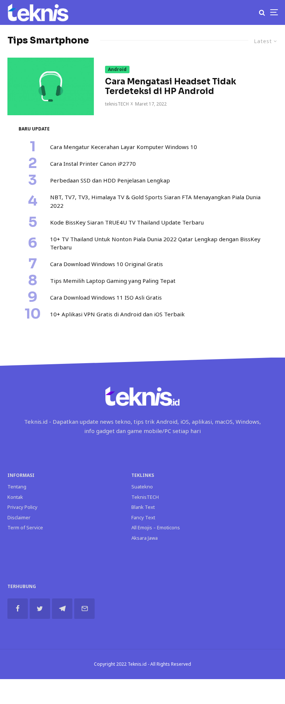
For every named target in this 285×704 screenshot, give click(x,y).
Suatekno (142, 486)
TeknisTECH (145, 497)
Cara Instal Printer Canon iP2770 (93, 163)
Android (117, 69)
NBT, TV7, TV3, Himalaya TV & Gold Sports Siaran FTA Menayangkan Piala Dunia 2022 (155, 201)
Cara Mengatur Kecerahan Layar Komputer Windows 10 (123, 147)
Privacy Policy (22, 507)
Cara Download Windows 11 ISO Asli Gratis (106, 297)
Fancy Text (143, 517)
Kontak (15, 497)
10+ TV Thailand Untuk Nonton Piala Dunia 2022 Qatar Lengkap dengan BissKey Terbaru (155, 243)
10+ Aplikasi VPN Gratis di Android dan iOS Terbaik (117, 314)
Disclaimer (18, 517)
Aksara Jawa (144, 538)
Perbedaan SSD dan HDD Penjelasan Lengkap (110, 180)
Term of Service (25, 527)
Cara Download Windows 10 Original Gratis (106, 264)
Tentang (16, 486)
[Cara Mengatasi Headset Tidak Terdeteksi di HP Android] (50, 86)
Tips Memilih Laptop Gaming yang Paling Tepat (113, 280)
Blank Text (143, 507)
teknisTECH (117, 104)
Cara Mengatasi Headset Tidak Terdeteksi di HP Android (170, 86)
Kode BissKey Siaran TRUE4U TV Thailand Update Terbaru (127, 222)
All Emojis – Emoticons (155, 527)
